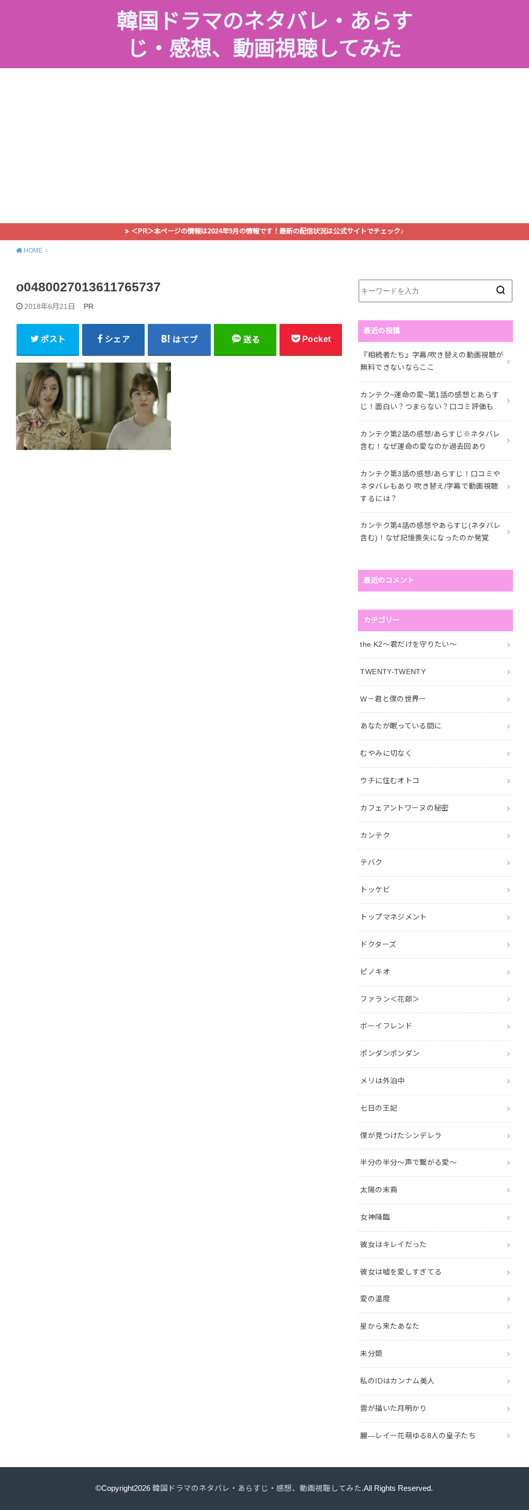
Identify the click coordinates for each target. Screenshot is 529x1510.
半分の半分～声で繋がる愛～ (408, 1162)
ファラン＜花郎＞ (389, 999)
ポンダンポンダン (389, 1053)
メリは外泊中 (382, 1081)
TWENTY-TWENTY (393, 671)
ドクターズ (378, 944)
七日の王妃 (378, 1108)
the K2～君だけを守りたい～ (408, 644)
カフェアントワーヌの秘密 (404, 808)
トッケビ (375, 889)
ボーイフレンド (386, 1026)
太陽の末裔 (378, 1190)
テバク (371, 862)
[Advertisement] (264, 145)
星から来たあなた (389, 1326)
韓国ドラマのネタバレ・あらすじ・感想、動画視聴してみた (265, 35)
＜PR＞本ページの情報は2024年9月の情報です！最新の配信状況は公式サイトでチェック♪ (267, 231)
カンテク (375, 835)
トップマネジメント (393, 917)
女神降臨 (375, 1217)
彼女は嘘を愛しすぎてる (401, 1272)
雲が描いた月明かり (393, 1408)
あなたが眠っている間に (400, 726)
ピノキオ (375, 972)
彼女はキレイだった (393, 1244)
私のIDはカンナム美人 (397, 1381)
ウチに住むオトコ (389, 780)
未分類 (371, 1353)
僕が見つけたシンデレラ (401, 1135)
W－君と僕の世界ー (393, 699)
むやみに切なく (386, 753)
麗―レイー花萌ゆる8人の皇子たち (418, 1435)
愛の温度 (375, 1299)
